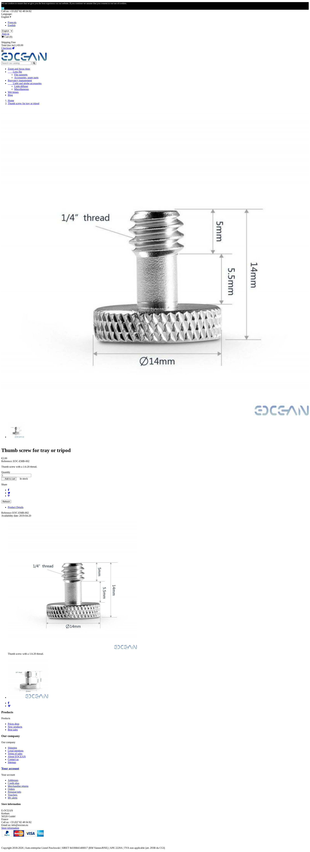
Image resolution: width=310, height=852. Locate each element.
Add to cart (9, 479)
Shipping (12, 747)
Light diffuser (21, 86)
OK (2, 8)
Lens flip (15, 71)
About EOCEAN (17, 756)
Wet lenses (13, 92)
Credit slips (13, 783)
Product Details (15, 507)
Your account (10, 768)
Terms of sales (15, 753)
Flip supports (20, 74)
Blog (10, 95)
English (12, 25)
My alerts (12, 797)
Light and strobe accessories (24, 83)
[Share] (8, 490)
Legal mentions (15, 750)
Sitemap (12, 762)
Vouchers (12, 794)
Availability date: (10, 515)
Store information (10, 828)
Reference (6, 512)
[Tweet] (9, 493)
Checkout (6, 48)
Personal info (14, 792)
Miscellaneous (21, 89)
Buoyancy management (20, 80)
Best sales (13, 729)
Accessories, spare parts (26, 77)
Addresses (13, 780)
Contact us (13, 759)
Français (12, 22)
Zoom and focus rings (19, 68)
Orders (11, 789)
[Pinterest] (9, 495)
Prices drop (13, 723)
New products (15, 726)
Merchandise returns (18, 786)
